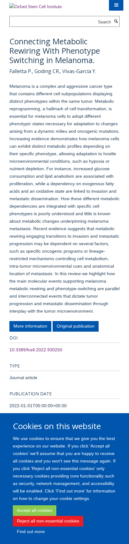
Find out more (31, 531)
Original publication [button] (76, 326)
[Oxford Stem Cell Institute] (35, 4)
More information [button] (30, 326)
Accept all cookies (34, 510)
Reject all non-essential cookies (48, 520)
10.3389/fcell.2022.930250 (35, 349)
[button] (116, 5)
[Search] (115, 21)
